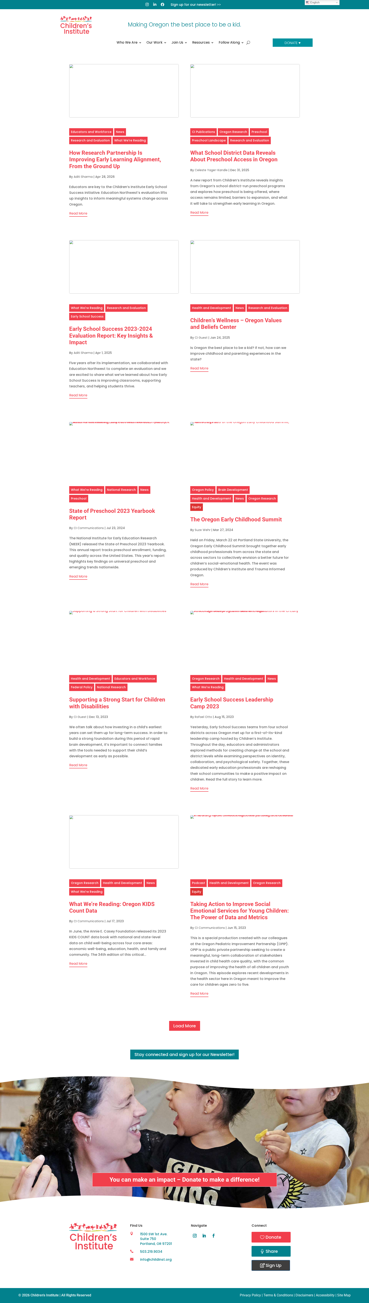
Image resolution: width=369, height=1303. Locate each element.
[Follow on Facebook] (213, 1236)
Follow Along (229, 43)
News (120, 132)
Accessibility (325, 1295)
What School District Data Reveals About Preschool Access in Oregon (234, 156)
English (314, 2)
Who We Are (127, 43)
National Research (121, 490)
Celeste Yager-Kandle (211, 170)
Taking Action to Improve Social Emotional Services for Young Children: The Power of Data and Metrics (239, 911)
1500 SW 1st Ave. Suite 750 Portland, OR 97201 (156, 1239)
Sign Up (273, 1265)
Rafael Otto (203, 717)
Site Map (344, 1295)
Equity (196, 507)
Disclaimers (304, 1295)
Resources (201, 43)
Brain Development (233, 490)
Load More (184, 1026)
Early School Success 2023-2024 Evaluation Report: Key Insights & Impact (111, 335)
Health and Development (211, 308)
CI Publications (203, 132)
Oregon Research (233, 132)
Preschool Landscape (209, 140)
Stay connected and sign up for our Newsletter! (184, 1054)
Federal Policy (81, 687)
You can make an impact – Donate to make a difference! (185, 1179)
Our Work (154, 43)
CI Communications (89, 528)
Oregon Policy (203, 490)
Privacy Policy (250, 1295)
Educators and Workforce (91, 132)
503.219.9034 (151, 1251)
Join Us (177, 43)
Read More (78, 213)
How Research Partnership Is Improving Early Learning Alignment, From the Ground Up (115, 159)
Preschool (259, 132)
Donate (273, 1237)
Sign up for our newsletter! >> (196, 4)
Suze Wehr (203, 530)
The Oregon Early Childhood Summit (236, 519)
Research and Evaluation (90, 140)
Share (272, 1251)
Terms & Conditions (278, 1295)
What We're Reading (130, 140)
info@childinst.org (156, 1259)
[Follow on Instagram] (195, 1236)
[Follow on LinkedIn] (204, 1236)
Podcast (198, 883)
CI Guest (201, 337)
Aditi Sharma (83, 177)
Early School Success (87, 316)
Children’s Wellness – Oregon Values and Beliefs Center (236, 323)
